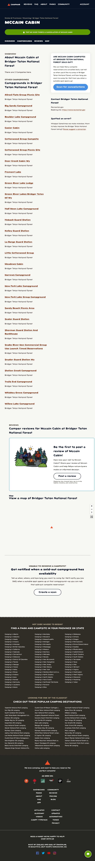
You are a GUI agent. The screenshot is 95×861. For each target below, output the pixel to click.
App (39, 803)
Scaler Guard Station (17, 319)
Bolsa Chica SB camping (73, 710)
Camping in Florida (11, 662)
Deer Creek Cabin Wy (17, 161)
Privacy (56, 823)
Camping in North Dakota (44, 677)
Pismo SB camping (71, 745)
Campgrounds (24, 41)
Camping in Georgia (12, 664)
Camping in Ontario (72, 636)
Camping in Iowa (11, 677)
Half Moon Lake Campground (21, 209)
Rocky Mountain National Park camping (47, 740)
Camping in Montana (42, 652)
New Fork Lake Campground (21, 286)
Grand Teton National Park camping (47, 710)
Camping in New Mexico (43, 667)
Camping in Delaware (12, 657)
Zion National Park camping (44, 713)
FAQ (36, 4)
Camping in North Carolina (44, 674)
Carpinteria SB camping (13, 723)
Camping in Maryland (42, 636)
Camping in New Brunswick (44, 659)
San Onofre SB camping (73, 723)
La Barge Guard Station (18, 242)
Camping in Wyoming (72, 679)
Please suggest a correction (74, 129)
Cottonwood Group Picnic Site (22, 150)
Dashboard (39, 790)
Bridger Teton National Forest (45, 18)
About (44, 4)
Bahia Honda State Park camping (16, 745)
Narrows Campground (17, 275)
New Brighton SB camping (14, 740)
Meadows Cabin (14, 264)
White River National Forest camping (47, 733)
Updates (56, 813)
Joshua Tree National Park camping (17, 733)
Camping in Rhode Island (73, 649)
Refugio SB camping (42, 725)
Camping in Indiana (11, 674)
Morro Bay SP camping (73, 733)
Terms (56, 820)
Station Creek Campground (20, 371)
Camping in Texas (71, 662)
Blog (53, 799)
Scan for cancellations (70, 87)
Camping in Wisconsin (73, 677)
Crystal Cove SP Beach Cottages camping (47, 707)
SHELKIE (40, 845)
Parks (52, 4)
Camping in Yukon (71, 682)
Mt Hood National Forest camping (77, 735)
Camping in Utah (71, 664)
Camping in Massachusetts (44, 639)
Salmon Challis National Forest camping (77, 740)
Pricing (53, 796)
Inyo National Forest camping (15, 725)
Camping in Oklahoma (73, 634)
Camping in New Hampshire (44, 662)
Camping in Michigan (42, 641)
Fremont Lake (13, 172)
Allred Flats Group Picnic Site (22, 95)
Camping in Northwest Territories (46, 682)
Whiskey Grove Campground (21, 393)
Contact (55, 810)
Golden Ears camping (42, 738)
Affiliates (39, 810)
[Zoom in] (91, 506)
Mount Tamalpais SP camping (45, 743)
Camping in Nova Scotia (43, 679)
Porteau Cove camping (13, 730)
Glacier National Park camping (15, 728)
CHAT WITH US (47, 839)
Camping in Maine (11, 687)
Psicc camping (70, 730)
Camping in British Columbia (15, 647)
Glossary (39, 813)
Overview (10, 41)
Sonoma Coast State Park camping (47, 718)
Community (64, 4)
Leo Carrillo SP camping (43, 720)
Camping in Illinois (11, 672)
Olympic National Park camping (46, 730)
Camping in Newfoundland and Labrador (47, 672)
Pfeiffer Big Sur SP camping (14, 720)
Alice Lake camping (41, 723)
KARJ (51, 845)
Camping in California (12, 649)
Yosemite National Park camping (16, 707)
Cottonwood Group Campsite (22, 139)
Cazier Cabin (12, 128)
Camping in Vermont (72, 667)
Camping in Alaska (11, 639)
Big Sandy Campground (18, 106)
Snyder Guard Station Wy (19, 360)
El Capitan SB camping (43, 735)
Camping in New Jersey (43, 664)
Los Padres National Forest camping (17, 735)
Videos (39, 817)
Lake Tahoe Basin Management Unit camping (17, 715)
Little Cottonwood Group (19, 253)
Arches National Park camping (75, 718)
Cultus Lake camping (42, 748)
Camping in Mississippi (43, 647)
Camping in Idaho (11, 669)
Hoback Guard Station (18, 220)
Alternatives (55, 817)
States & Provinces (13, 18)
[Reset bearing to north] (91, 512)
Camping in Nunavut (42, 684)
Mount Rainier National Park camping (77, 738)
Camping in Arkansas (12, 644)
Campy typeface (39, 820)
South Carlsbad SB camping (14, 713)
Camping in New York (42, 669)
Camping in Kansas (11, 679)
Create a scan (47, 592)
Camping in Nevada (41, 657)
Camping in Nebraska (42, 654)
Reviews (28, 4)
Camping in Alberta (11, 634)
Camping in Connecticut (13, 654)
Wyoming (27, 18)
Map (47, 41)
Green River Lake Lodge (19, 183)
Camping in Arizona (12, 641)
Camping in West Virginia (74, 674)
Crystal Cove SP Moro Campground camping (17, 738)
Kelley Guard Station (17, 231)
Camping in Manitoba (42, 634)
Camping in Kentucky (12, 682)
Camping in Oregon (72, 639)
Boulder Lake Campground (20, 117)
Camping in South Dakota (74, 657)
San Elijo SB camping (12, 710)
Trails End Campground (18, 382)
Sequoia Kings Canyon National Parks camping (17, 748)
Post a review (67, 476)
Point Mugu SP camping (73, 720)
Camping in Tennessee (73, 659)
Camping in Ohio (41, 687)
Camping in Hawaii (11, 667)
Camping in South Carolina (74, 654)
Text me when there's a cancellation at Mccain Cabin (47, 32)
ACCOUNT (84, 4)
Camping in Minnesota (43, 644)
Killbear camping (71, 713)
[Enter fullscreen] (91, 517)
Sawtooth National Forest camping (77, 707)
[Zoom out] (91, 509)
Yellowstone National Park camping (47, 745)
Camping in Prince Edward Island (76, 644)
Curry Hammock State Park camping (77, 743)
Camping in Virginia (72, 669)
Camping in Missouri (42, 649)
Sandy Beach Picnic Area (19, 308)
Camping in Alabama (12, 636)
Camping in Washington (73, 672)
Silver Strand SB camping (74, 725)
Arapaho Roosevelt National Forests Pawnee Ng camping (47, 715)
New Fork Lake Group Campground (25, 297)
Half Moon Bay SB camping (44, 728)
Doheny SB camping (12, 718)
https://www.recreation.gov (73, 110)
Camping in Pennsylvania (73, 641)
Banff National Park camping (75, 715)
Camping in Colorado (12, 652)
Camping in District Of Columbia (16, 659)
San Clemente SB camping (14, 743)
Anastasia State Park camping (75, 728)
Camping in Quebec (72, 647)
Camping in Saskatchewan (74, 652)
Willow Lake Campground (20, 404)
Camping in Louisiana (12, 684)
